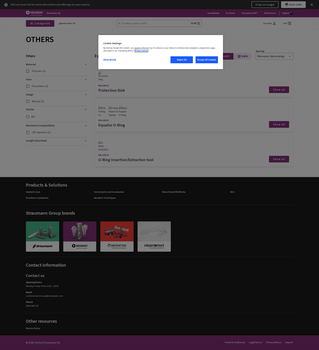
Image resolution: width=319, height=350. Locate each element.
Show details (109, 59)
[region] (160, 52)
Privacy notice (141, 51)
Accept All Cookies (206, 59)
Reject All (182, 59)
